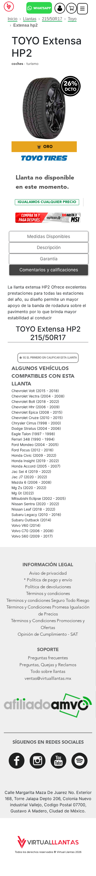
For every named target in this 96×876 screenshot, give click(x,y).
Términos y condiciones (48, 594)
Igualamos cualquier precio (47, 202)
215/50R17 (52, 19)
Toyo (72, 19)
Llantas (29, 19)
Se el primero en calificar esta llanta (49, 357)
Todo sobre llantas (47, 672)
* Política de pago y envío (48, 580)
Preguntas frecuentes (48, 658)
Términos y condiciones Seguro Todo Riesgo (47, 601)
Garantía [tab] (49, 258)
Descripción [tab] (49, 247)
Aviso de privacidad (48, 573)
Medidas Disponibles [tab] (48, 236)
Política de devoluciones (48, 587)
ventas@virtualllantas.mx (48, 678)
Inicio (12, 19)
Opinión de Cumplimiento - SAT (48, 634)
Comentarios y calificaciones (48, 269)
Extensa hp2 (25, 25)
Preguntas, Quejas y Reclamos (47, 665)
